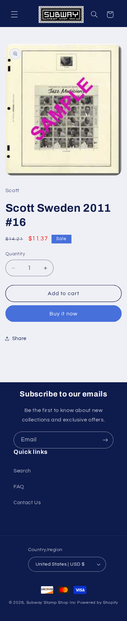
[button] (14, 14)
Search (22, 470)
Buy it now (63, 313)
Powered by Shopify (97, 602)
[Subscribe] (105, 440)
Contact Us (27, 502)
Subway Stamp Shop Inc (51, 602)
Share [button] (19, 338)
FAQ (19, 486)
